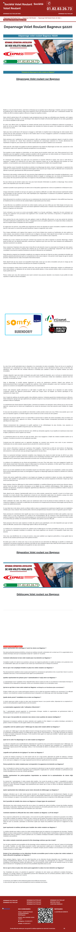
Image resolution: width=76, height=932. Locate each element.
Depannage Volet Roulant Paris (12, 13)
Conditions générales (56, 904)
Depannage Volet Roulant (65, 13)
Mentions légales (55, 902)
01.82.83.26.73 (28, 921)
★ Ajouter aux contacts (61, 911)
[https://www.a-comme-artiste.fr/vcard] (45, 915)
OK (64, 928)
